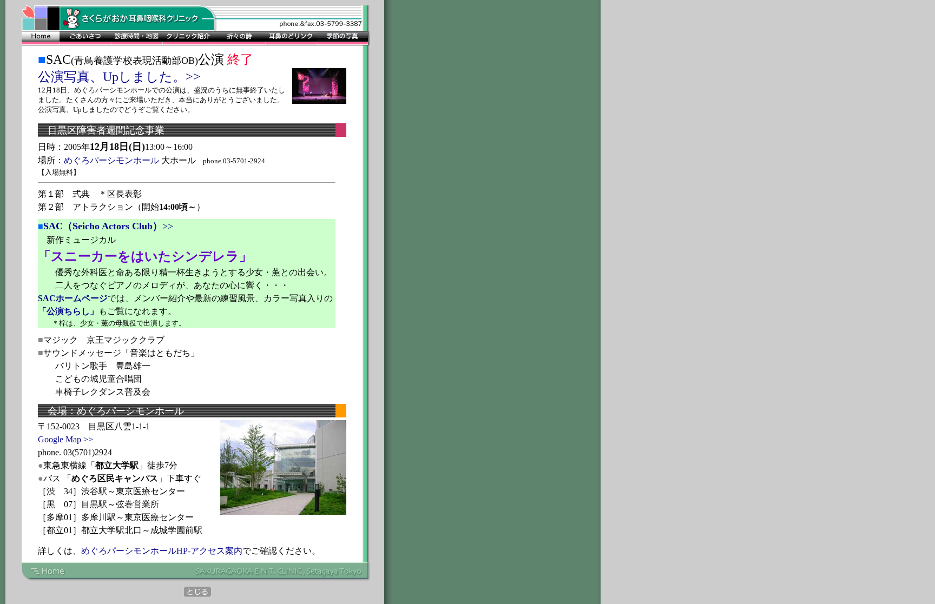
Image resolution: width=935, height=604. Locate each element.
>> (108, 226)
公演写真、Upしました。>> (119, 77)
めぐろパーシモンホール (111, 160)
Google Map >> (65, 439)
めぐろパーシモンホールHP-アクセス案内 (161, 550)
